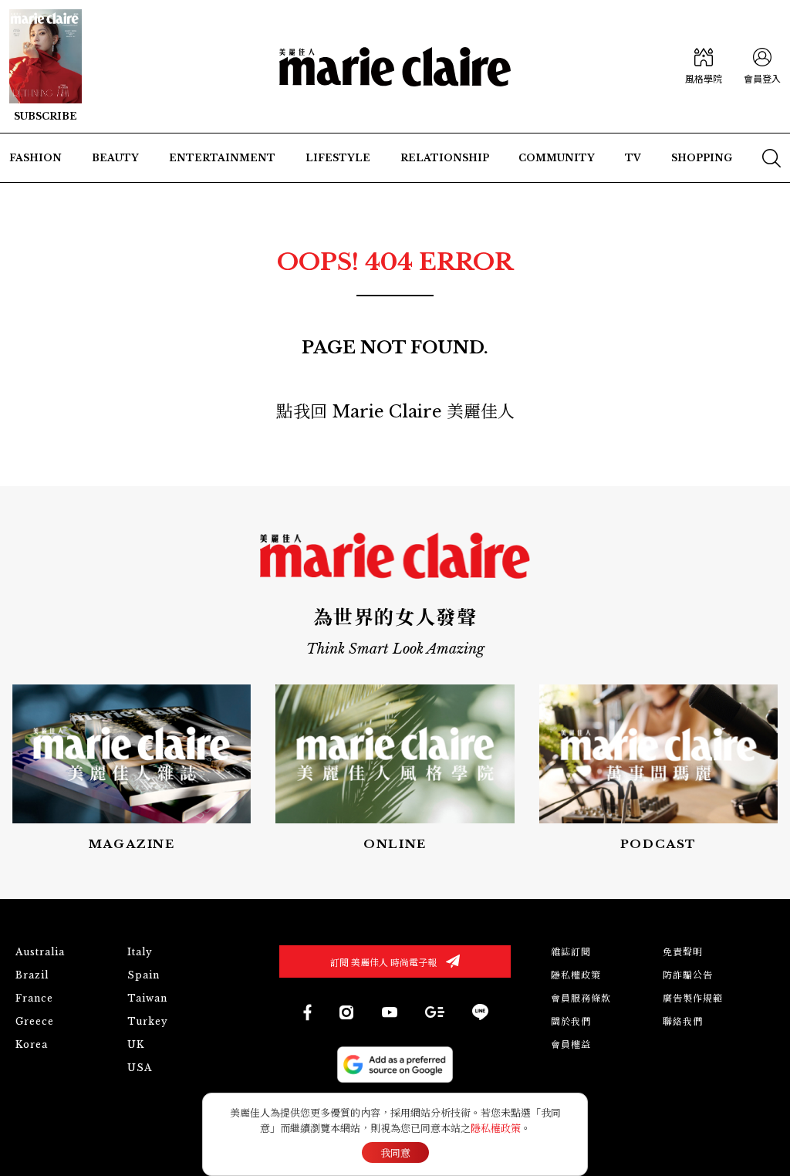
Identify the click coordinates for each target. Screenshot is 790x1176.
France (34, 998)
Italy (140, 952)
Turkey (147, 1021)
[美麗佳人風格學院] (703, 66)
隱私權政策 (576, 975)
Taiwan (147, 998)
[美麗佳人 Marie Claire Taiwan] (307, 1012)
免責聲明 (683, 952)
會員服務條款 (581, 998)
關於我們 (571, 1021)
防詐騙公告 (688, 975)
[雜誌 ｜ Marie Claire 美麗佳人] (45, 66)
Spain (143, 975)
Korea (31, 1044)
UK (135, 1044)
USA (139, 1067)
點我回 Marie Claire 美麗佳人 (395, 411)
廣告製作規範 (693, 998)
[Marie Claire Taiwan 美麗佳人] (346, 1012)
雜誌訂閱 (571, 952)
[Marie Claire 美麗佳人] (395, 66)
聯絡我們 (683, 1021)
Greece (34, 1021)
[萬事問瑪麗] (658, 768)
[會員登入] (762, 66)
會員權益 (571, 1044)
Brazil (32, 975)
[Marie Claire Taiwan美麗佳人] (389, 1011)
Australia (40, 952)
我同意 (395, 1153)
